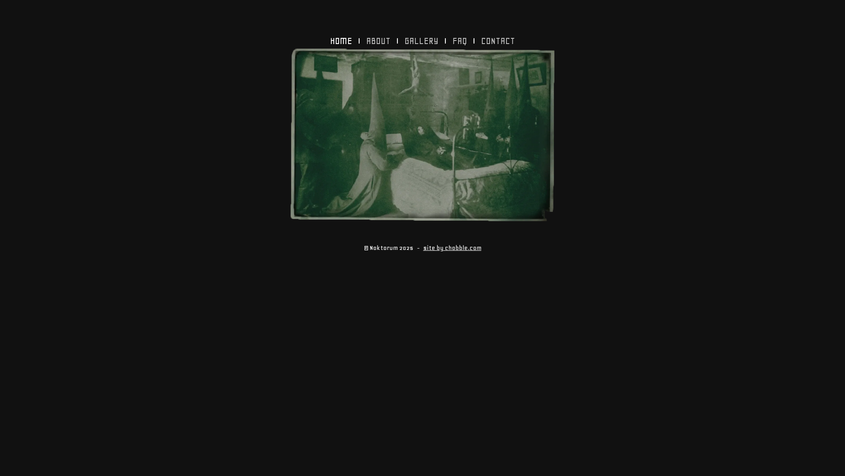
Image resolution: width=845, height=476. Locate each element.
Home (341, 41)
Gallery (421, 41)
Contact (498, 41)
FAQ (459, 41)
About (378, 41)
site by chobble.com (452, 248)
